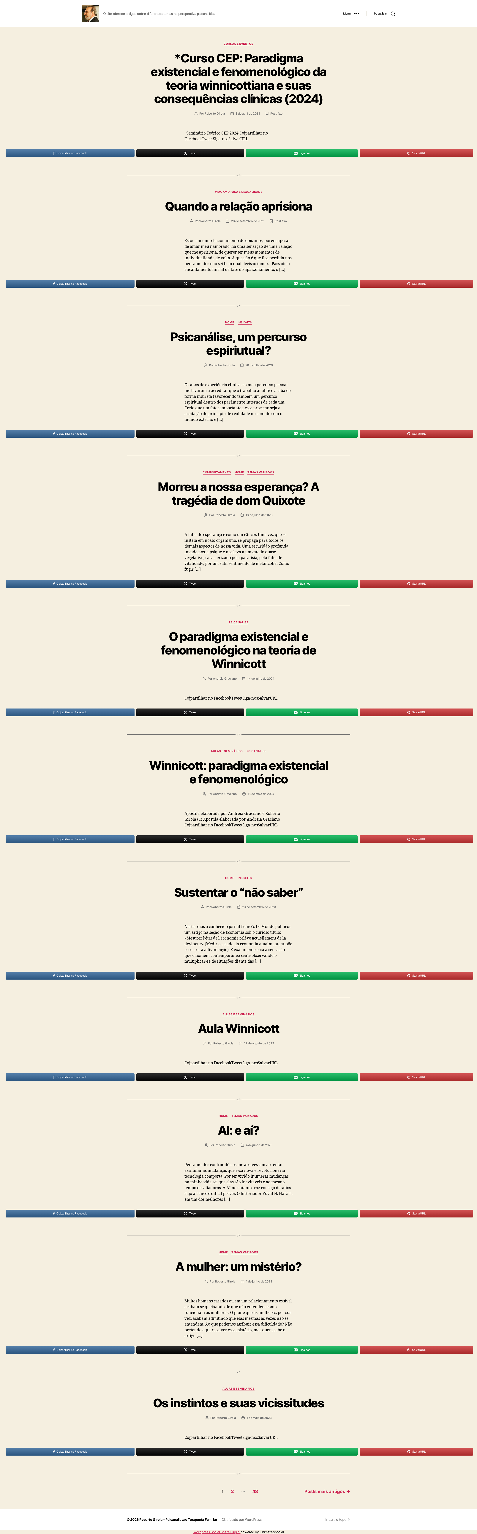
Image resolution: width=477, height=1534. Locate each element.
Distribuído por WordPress (242, 1520)
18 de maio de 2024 (260, 794)
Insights (245, 322)
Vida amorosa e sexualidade (238, 192)
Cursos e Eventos (238, 43)
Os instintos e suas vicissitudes (238, 1403)
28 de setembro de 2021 (247, 221)
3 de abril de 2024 (248, 113)
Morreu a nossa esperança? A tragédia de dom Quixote (238, 493)
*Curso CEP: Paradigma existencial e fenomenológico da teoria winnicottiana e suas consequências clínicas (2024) (238, 78)
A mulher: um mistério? (238, 1266)
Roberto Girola (215, 113)
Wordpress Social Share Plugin (217, 1532)
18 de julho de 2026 (259, 515)
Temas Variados (260, 472)
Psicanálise (238, 622)
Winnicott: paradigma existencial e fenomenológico (238, 772)
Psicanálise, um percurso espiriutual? (238, 344)
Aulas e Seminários (227, 751)
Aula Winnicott (238, 1028)
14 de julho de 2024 (260, 678)
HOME (229, 322)
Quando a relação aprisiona (238, 206)
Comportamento (217, 472)
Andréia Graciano (225, 678)
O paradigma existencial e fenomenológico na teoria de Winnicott (238, 650)
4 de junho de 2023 (259, 1145)
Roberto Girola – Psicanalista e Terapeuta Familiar (178, 1520)
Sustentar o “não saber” (238, 892)
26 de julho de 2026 (259, 365)
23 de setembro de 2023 (259, 907)
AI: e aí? (238, 1130)
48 (255, 1491)
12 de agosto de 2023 (259, 1043)
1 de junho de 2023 (259, 1281)
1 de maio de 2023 (259, 1418)
